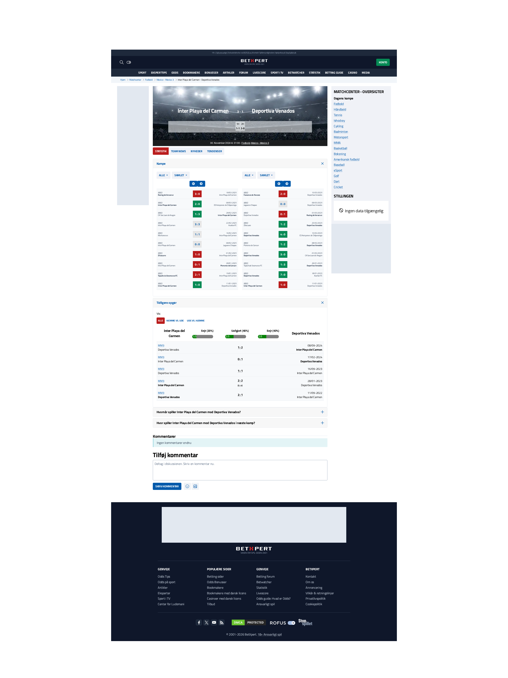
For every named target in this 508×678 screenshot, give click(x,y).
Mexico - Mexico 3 (165, 79)
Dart (337, 181)
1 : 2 (282, 224)
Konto (383, 62)
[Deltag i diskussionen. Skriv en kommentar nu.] (240, 470)
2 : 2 (240, 382)
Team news (178, 151)
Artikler (228, 72)
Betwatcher (296, 72)
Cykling (338, 125)
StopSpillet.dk (291, 52)
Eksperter (164, 593)
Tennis (338, 114)
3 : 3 (197, 224)
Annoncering (314, 587)
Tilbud (211, 604)
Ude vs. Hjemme (196, 320)
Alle (162, 175)
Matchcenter (135, 79)
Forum (243, 72)
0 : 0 (197, 244)
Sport (142, 72)
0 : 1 (197, 264)
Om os (310, 582)
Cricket (338, 187)
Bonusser (211, 72)
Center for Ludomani (171, 604)
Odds (174, 72)
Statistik (314, 72)
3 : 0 (197, 194)
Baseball (339, 164)
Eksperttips (159, 72)
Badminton (341, 131)
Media (366, 72)
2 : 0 (197, 204)
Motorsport (341, 137)
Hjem (122, 79)
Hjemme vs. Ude (175, 320)
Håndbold (340, 109)
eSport (338, 170)
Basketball (340, 148)
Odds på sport (166, 582)
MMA (337, 142)
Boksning (340, 153)
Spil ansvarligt (221, 52)
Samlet (179, 175)
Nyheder (196, 151)
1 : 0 (197, 254)
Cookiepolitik (314, 604)
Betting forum (265, 576)
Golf (336, 175)
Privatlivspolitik (316, 598)
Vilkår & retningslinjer (320, 593)
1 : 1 (197, 234)
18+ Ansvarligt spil (270, 634)
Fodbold (148, 79)
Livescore (259, 72)
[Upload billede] (195, 486)
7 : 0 (282, 274)
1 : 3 (197, 214)
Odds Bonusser (216, 582)
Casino (352, 72)
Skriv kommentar (167, 486)
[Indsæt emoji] (187, 486)
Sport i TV (277, 72)
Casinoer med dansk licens (224, 598)
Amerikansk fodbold (346, 159)
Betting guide (334, 72)
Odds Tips (164, 576)
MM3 (160, 192)
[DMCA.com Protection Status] (249, 622)
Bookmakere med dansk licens (226, 593)
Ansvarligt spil (265, 604)
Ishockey (339, 120)
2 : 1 (197, 274)
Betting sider (215, 576)
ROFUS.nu (247, 52)
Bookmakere (191, 72)
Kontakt (311, 576)
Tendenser (214, 151)
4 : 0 (282, 234)
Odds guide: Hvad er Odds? (273, 598)
